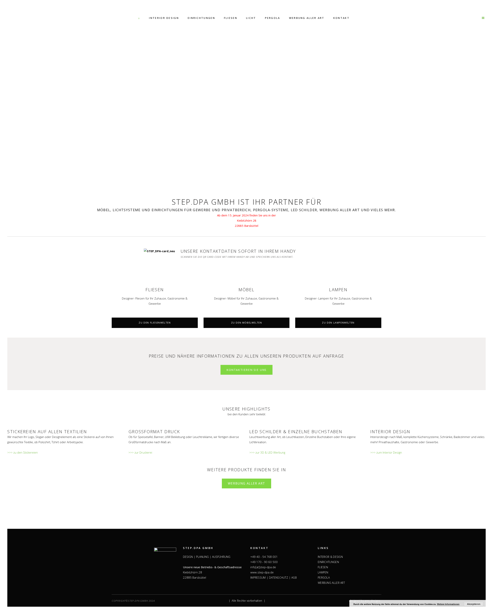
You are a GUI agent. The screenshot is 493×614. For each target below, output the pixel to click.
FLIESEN (323, 567)
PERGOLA (324, 577)
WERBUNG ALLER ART (331, 583)
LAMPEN (323, 572)
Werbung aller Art (246, 483)
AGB (294, 577)
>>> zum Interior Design (386, 452)
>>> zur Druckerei (140, 452)
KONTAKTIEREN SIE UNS (246, 370)
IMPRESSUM (258, 577)
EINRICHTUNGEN (328, 562)
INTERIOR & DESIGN (330, 557)
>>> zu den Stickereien (22, 452)
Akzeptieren (473, 604)
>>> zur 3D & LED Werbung (267, 452)
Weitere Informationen (448, 604)
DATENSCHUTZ (278, 577)
